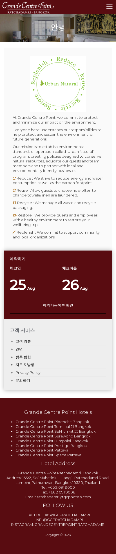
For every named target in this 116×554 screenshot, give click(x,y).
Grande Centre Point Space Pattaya (48, 455)
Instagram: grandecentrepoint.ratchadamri (58, 524)
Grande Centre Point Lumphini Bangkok (51, 441)
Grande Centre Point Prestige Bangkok (51, 445)
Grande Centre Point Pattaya (41, 450)
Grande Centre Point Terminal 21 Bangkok (53, 426)
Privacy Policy (28, 372)
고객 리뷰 (23, 341)
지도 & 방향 (24, 364)
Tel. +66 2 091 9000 (58, 487)
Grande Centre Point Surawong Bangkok (52, 436)
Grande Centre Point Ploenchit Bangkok (52, 421)
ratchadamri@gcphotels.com (64, 497)
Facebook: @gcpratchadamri (58, 515)
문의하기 (22, 380)
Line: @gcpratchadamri (58, 519)
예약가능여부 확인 (58, 305)
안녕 (19, 349)
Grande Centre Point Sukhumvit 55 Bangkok (55, 431)
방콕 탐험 (23, 357)
